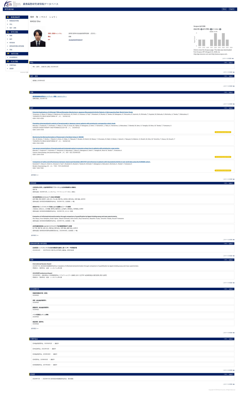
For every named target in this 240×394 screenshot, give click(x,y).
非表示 (230, 62)
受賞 (11, 49)
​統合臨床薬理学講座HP (75, 40)
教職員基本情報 (14, 21)
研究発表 (12, 42)
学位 (11, 24)
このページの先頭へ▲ (227, 58)
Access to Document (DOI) (223, 132)
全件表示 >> (34, 175)
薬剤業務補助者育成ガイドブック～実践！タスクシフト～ (50, 96)
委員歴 (12, 68)
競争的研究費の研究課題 (17, 46)
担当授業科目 (13, 57)
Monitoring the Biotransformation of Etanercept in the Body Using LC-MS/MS (58, 137)
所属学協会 (13, 65)
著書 (11, 35)
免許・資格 (13, 28)
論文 (11, 39)
